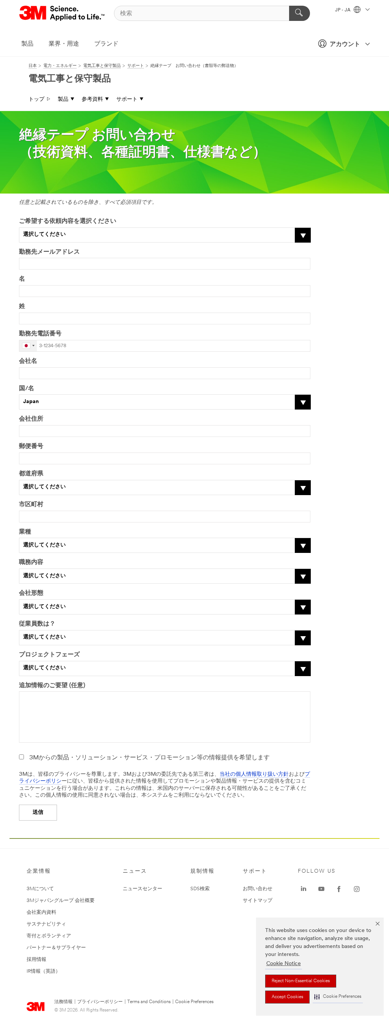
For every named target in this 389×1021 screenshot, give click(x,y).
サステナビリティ (46, 924)
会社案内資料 (41, 912)
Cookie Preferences (194, 1002)
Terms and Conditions (149, 1002)
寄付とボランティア (49, 936)
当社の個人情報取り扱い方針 (254, 774)
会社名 (28, 361)
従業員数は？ (37, 624)
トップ (36, 99)
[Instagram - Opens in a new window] (356, 889)
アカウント (345, 44)
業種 (25, 532)
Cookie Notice (283, 964)
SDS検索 (200, 888)
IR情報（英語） (43, 971)
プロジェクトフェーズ (49, 655)
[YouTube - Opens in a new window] (321, 889)
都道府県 (31, 474)
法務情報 (63, 1002)
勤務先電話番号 (40, 334)
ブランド (106, 44)
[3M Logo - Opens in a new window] (62, 13)
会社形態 (31, 593)
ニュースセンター (142, 888)
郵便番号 (31, 446)
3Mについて (40, 888)
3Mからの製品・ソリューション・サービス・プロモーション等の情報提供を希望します (149, 758)
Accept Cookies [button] (287, 997)
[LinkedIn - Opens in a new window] (303, 889)
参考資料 (92, 99)
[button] (338, 997)
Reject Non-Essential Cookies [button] (301, 981)
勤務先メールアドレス (49, 252)
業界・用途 (64, 44)
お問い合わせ (257, 888)
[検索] (299, 13)
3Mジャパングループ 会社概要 (61, 900)
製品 (27, 44)
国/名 (26, 389)
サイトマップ (257, 900)
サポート (127, 99)
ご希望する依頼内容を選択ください (67, 221)
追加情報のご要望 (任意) (52, 686)
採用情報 (36, 959)
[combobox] (28, 345)
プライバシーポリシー (100, 1002)
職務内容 (31, 562)
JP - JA (343, 10)
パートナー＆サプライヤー (56, 947)
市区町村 (31, 505)
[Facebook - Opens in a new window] (339, 889)
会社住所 (31, 419)
